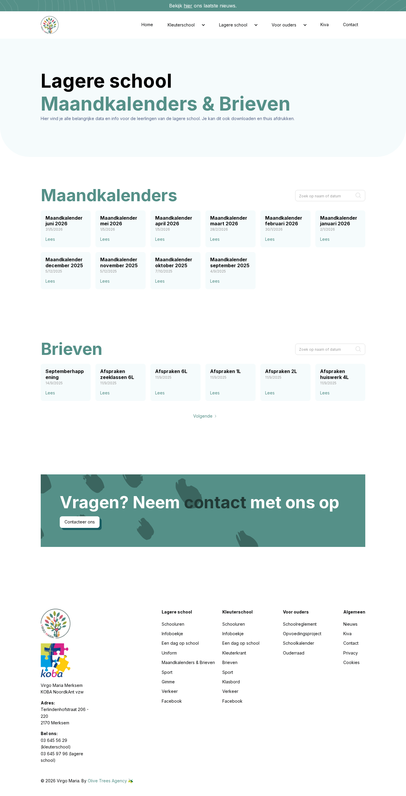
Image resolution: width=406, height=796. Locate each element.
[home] (54, 25)
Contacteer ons (79, 521)
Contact (350, 24)
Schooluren (173, 624)
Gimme (168, 681)
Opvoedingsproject (302, 633)
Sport (167, 672)
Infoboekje (172, 633)
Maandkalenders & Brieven (188, 662)
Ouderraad (293, 652)
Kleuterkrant (234, 652)
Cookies (351, 662)
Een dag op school (180, 643)
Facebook (172, 701)
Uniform (169, 652)
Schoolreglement (300, 624)
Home (147, 24)
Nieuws (350, 624)
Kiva (324, 24)
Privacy (350, 652)
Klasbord (231, 681)
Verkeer (170, 691)
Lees (50, 239)
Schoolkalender (298, 643)
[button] (186, 25)
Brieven (229, 662)
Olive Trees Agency (108, 780)
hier (188, 6)
